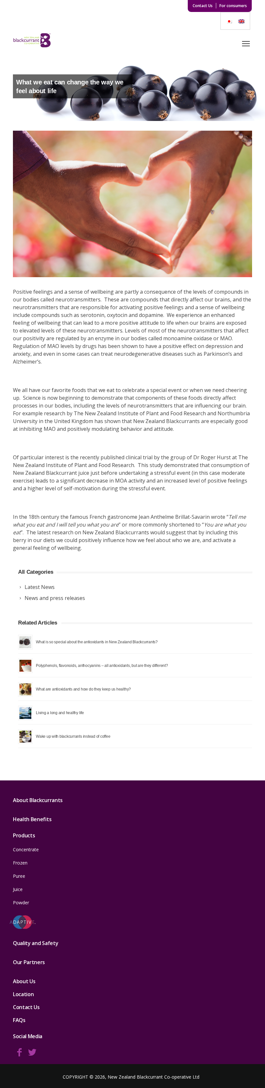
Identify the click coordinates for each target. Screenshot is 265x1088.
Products (24, 835)
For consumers (233, 5)
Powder (21, 902)
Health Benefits (32, 819)
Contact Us (203, 5)
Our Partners (29, 962)
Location (23, 994)
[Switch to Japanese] (229, 21)
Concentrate (26, 849)
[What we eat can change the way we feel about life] (132, 204)
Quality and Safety (35, 943)
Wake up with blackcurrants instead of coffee (73, 736)
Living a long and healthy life (60, 712)
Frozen (20, 863)
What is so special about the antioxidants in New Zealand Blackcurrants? (97, 642)
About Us (24, 981)
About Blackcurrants (38, 800)
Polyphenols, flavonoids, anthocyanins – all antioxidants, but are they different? (102, 665)
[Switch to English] (241, 21)
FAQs (19, 1020)
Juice (18, 889)
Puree (19, 876)
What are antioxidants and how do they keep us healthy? (83, 689)
